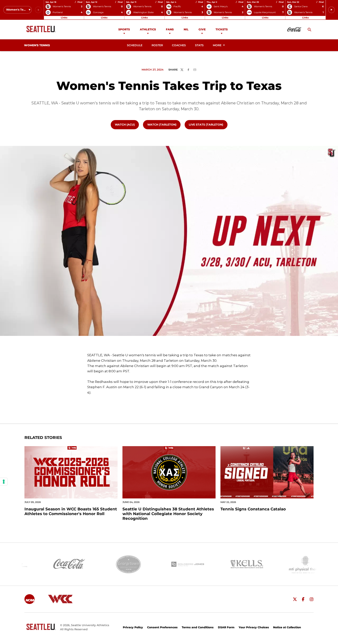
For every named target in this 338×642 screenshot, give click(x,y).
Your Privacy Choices (254, 627)
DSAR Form (226, 627)
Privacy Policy (133, 627)
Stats (199, 45)
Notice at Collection (287, 627)
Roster (157, 45)
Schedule (134, 45)
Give (202, 29)
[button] (331, 10)
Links (64, 17)
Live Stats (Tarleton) (208, 124)
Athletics (148, 29)
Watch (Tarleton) (164, 124)
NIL (186, 29)
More (217, 45)
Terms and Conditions (198, 627)
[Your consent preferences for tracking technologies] (3, 481)
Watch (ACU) (127, 124)
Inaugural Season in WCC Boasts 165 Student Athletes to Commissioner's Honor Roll (70, 511)
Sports (124, 29)
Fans (170, 29)
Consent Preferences (162, 627)
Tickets (222, 29)
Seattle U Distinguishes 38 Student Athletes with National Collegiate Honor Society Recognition (168, 514)
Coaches (179, 45)
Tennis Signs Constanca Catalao (253, 509)
